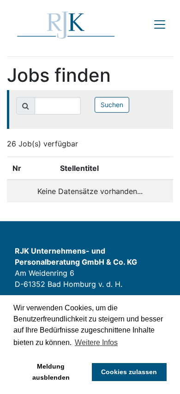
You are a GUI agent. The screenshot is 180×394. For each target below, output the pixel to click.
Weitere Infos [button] (96, 342)
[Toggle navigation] (160, 24)
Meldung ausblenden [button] (51, 372)
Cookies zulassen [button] (129, 372)
